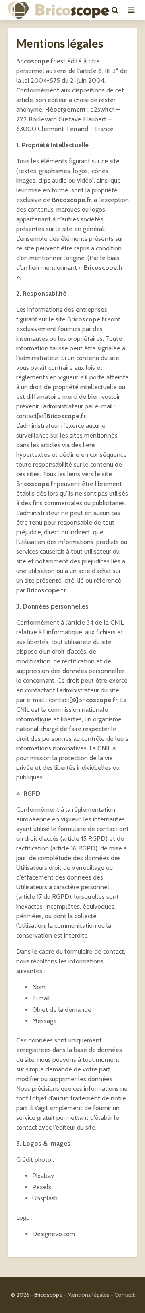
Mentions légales (88, 1294)
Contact (124, 1294)
